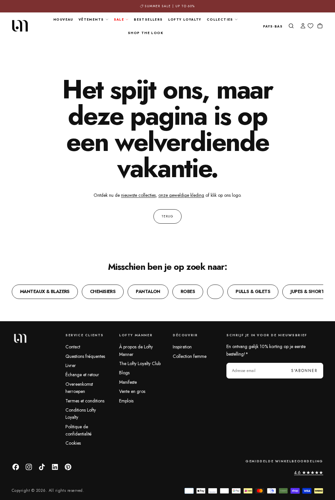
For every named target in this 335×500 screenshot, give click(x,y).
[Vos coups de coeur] (310, 26)
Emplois (126, 401)
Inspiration (182, 346)
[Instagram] (29, 467)
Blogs (124, 372)
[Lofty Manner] (20, 338)
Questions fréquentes (85, 356)
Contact (72, 346)
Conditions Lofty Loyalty (80, 413)
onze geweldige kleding (181, 195)
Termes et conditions (84, 401)
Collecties (220, 19)
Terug (167, 216)
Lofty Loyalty (185, 19)
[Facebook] (16, 467)
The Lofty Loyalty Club (140, 363)
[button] (273, 27)
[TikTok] (42, 467)
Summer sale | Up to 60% (170, 6)
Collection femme (189, 356)
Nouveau (63, 19)
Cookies (73, 443)
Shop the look (145, 32)
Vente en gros (132, 391)
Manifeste (128, 382)
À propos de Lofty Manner (136, 350)
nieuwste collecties (138, 195)
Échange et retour (82, 374)
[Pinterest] (68, 467)
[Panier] (320, 26)
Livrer (70, 365)
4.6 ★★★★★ (308, 472)
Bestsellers (148, 19)
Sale (119, 19)
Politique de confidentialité (78, 430)
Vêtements (91, 19)
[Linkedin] (55, 467)
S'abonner (304, 371)
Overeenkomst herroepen (79, 388)
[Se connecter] (303, 26)
